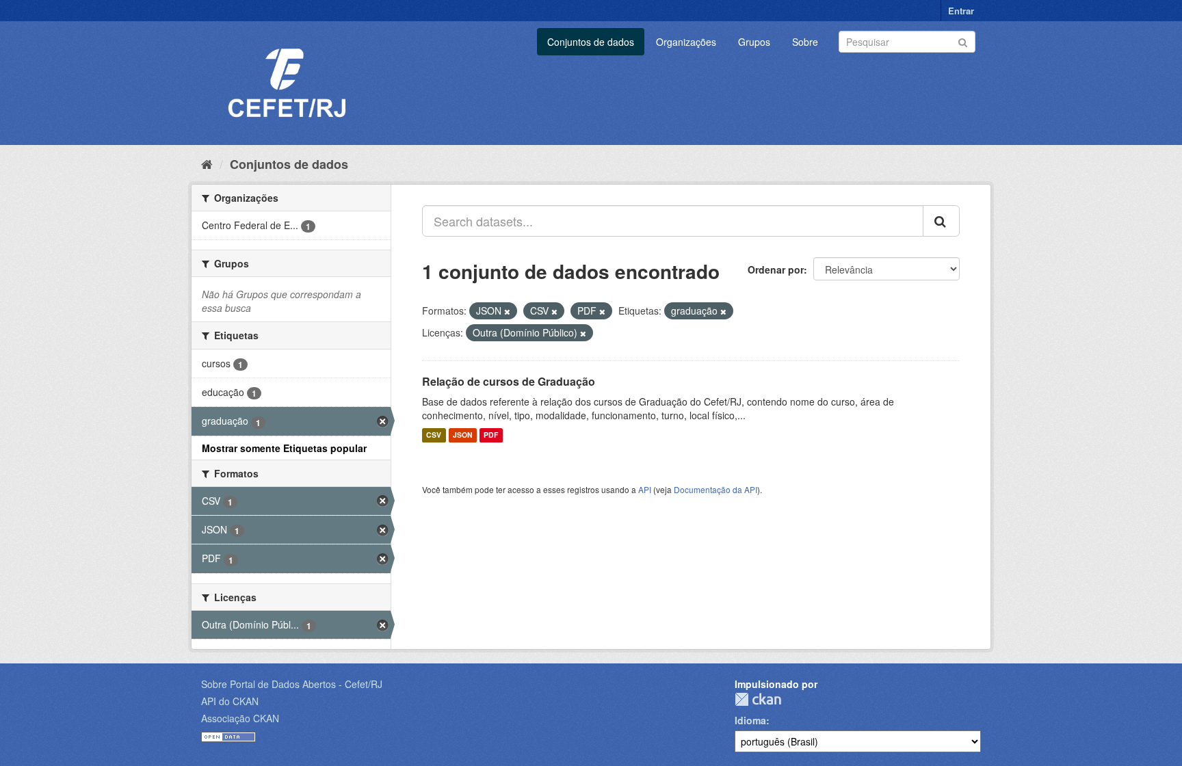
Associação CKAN (240, 718)
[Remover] (507, 311)
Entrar (961, 10)
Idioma (750, 720)
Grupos (754, 42)
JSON (463, 435)
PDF (491, 435)
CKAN (758, 699)
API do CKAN (230, 701)
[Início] (207, 163)
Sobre (805, 42)
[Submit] (963, 41)
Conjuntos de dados (590, 42)
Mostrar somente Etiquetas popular (284, 448)
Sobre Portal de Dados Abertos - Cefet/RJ (291, 684)
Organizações (686, 42)
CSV (433, 435)
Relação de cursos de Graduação (508, 381)
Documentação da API (715, 489)
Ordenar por (776, 269)
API (644, 489)
